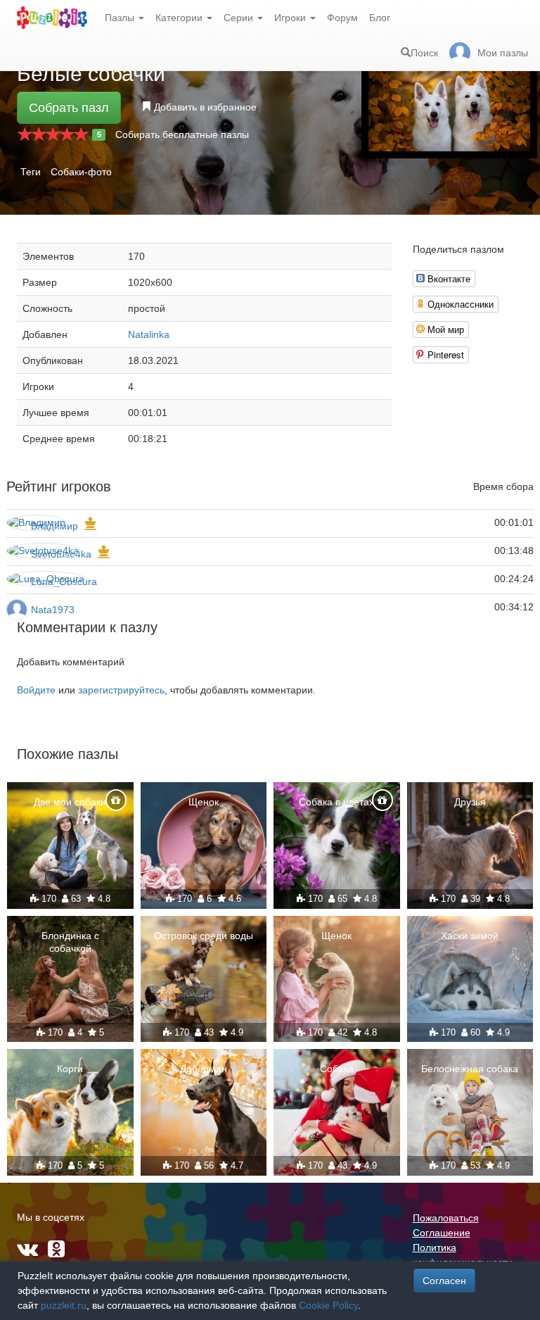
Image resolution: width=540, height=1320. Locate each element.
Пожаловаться (446, 1218)
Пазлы (121, 17)
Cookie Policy (328, 1305)
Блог (379, 17)
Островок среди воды (203, 935)
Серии (240, 17)
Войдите (36, 690)
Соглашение (441, 1232)
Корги (70, 1068)
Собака (337, 1068)
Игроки (291, 17)
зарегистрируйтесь (121, 690)
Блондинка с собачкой (70, 942)
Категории (180, 17)
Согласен (444, 1280)
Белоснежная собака (469, 1068)
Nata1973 (53, 609)
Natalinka (148, 334)
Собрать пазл (69, 108)
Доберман (203, 1068)
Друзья (470, 801)
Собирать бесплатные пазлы (182, 134)
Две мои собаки (70, 801)
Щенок (203, 801)
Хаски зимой (470, 935)
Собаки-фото (81, 171)
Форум (342, 17)
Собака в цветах (336, 801)
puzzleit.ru (63, 1305)
